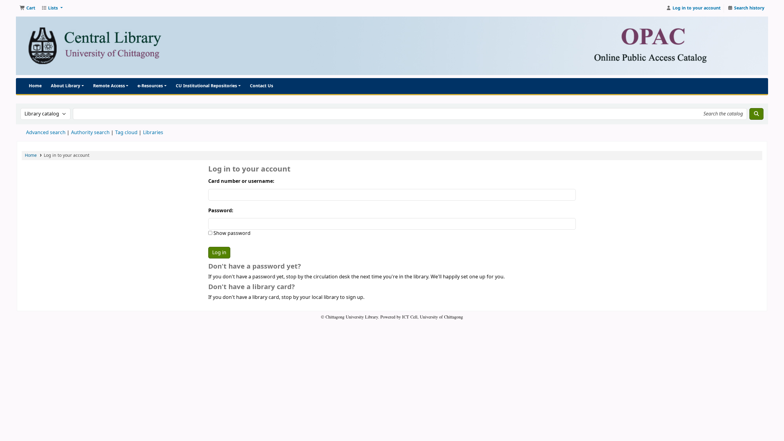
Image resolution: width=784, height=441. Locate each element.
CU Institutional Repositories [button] (206, 86)
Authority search (90, 132)
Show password (231, 233)
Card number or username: (241, 181)
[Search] (756, 114)
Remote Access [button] (109, 86)
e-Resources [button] (150, 86)
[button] (27, 8)
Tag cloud (126, 132)
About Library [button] (65, 86)
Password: (220, 210)
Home (35, 86)
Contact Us (261, 86)
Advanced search (46, 132)
